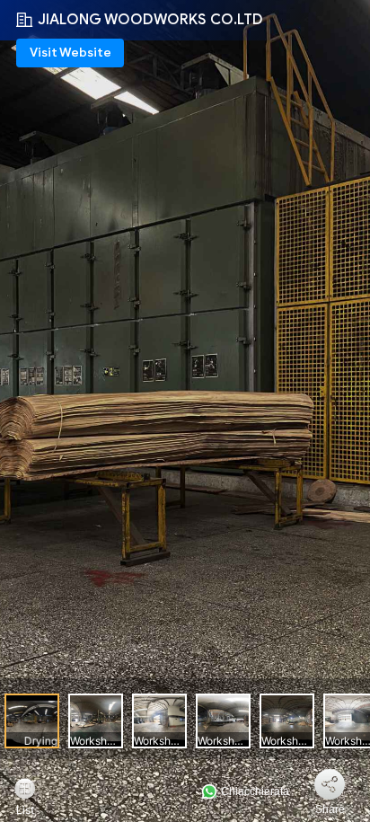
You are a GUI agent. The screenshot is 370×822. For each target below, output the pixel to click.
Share (330, 809)
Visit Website (70, 52)
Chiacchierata (253, 791)
